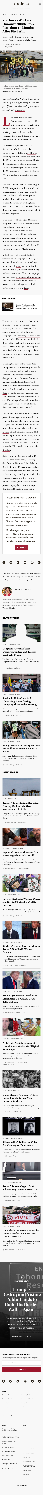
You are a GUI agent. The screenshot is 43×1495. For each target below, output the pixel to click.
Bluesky (12, 608)
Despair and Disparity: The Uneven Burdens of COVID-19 (10, 1437)
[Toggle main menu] (40, 4)
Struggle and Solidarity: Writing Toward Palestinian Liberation (9, 1430)
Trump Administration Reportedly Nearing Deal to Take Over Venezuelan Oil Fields (21, 806)
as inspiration (22, 277)
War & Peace (12, 799)
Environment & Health (28, 1399)
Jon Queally (9, 1012)
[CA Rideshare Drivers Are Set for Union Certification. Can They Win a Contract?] (21, 1215)
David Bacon (9, 1112)
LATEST (21, 8)
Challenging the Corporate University (9, 1464)
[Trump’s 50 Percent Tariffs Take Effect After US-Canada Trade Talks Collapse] (21, 980)
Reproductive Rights (7, 1415)
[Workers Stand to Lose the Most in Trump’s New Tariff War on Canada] (21, 930)
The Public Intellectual (8, 1451)
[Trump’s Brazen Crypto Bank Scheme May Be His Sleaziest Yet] (21, 1171)
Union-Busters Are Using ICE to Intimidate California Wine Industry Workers (20, 1098)
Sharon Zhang (9, 44)
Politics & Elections (15, 992)
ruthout (18, 44)
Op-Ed (4, 1182)
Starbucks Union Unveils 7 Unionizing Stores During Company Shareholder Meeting (20, 701)
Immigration (25, 1403)
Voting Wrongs (6, 1459)
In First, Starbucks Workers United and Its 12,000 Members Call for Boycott (21, 902)
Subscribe (25, 1445)
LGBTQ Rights (6, 1407)
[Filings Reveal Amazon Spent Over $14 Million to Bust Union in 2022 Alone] (21, 730)
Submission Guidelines (29, 1449)
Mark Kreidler (9, 1250)
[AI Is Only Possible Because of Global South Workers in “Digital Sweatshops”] (21, 1027)
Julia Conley (9, 822)
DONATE (27, 8)
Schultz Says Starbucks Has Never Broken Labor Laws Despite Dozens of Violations (26, 307)
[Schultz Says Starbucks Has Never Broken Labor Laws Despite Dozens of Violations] (7, 307)
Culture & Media (6, 1395)
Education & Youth (7, 1399)
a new (18, 266)
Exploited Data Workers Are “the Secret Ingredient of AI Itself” (20, 854)
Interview (6, 848)
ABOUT (14, 8)
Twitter (5, 608)
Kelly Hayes (8, 1156)
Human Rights (6, 1403)
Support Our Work (28, 1441)
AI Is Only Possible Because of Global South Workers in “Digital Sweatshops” (21, 1046)
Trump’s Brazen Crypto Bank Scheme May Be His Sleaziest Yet (20, 1188)
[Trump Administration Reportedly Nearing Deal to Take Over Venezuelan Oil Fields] (21, 787)
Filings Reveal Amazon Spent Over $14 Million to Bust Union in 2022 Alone (21, 749)
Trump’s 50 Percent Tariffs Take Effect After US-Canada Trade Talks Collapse (20, 999)
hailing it (34, 262)
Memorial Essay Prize (29, 1461)
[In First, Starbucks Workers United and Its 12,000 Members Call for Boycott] (21, 883)
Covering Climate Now (8, 1469)
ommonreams (19, 822)
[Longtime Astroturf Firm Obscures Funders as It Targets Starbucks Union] (21, 633)
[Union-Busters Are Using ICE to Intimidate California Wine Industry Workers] (21, 1079)
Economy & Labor (16, 15)
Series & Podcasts (7, 1419)
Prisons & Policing (7, 1411)
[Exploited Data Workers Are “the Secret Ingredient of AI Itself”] (21, 837)
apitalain (20, 1250)
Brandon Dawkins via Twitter (12, 91)
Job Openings (27, 1471)
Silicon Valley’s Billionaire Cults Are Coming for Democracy (20, 1143)
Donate (25, 1433)
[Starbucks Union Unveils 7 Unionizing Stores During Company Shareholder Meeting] (21, 683)
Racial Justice (25, 1411)
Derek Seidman (10, 668)
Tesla (26, 288)
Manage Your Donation (29, 1437)
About (24, 1429)
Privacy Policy (26, 1457)
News (5, 15)
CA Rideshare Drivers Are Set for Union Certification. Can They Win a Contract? (21, 1234)
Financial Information (28, 1453)
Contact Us (26, 1475)
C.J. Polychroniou (10, 1200)
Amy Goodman (10, 1062)
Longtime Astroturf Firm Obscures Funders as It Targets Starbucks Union (19, 652)
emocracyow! (23, 869)
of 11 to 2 (31, 153)
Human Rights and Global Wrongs (9, 1442)
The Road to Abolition (8, 1447)
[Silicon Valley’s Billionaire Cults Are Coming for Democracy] (21, 1126)
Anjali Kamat (9, 965)
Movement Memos (7, 1455)
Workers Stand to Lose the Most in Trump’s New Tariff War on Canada (21, 949)
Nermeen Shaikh (10, 868)
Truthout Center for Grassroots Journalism (29, 1466)
